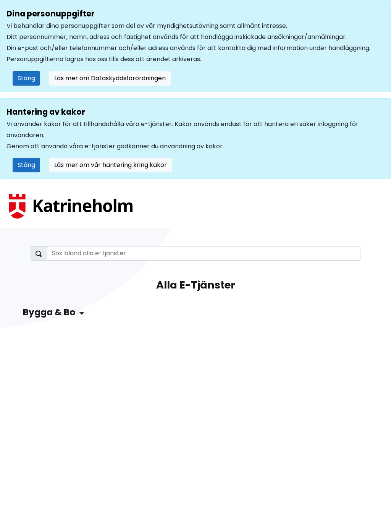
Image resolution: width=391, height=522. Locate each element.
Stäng (26, 78)
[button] (195, 314)
